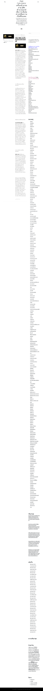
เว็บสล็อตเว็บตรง (33, 490)
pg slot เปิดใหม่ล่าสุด (34, 217)
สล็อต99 (31, 420)
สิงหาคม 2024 (33, 604)
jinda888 (32, 190)
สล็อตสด (31, 431)
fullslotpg (30, 62)
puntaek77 (32, 261)
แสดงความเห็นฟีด (34, 682)
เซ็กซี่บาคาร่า (32, 466)
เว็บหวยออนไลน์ (33, 493)
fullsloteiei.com (33, 175)
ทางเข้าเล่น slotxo (33, 361)
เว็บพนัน (31, 481)
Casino (31, 163)
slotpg (29, 97)
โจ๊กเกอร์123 (32, 505)
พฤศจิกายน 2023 (33, 620)
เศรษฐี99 (31, 502)
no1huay (32, 207)
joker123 (30, 52)
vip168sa (32, 322)
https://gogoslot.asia (32, 112)
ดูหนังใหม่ (32, 346)
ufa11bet (32, 310)
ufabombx (32, 321)
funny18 (32, 178)
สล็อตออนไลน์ (32, 432)
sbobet (31, 280)
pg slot (29, 103)
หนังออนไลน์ (32, 451)
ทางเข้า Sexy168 (33, 358)
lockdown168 (33, 204)
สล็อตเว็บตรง (30, 86)
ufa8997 (32, 314)
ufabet (31, 317)
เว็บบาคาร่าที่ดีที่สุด (33, 480)
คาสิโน (31, 327)
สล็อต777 (32, 412)
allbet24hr (32, 141)
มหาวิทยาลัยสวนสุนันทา (34, 380)
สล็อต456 (32, 405)
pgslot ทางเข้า (33, 238)
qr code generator (34, 268)
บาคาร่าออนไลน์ (33, 366)
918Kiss (31, 131)
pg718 (31, 228)
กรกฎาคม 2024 (33, 606)
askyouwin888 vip (34, 146)
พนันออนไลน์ (32, 373)
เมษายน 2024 (32, 611)
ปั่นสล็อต (31, 368)
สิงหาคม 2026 (33, 564)
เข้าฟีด (32, 681)
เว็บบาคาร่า (32, 478)
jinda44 (29, 87)
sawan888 (32, 278)
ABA (31, 138)
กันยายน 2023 (33, 623)
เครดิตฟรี (32, 464)
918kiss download (33, 133)
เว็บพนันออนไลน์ (33, 483)
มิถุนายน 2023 (33, 628)
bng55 (31, 151)
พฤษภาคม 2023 (33, 630)
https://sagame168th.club (33, 51)
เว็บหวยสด (32, 491)
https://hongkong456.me (33, 70)
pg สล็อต (21, 34)
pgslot (29, 92)
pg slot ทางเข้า (33, 216)
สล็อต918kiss (32, 419)
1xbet (31, 128)
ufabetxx (32, 319)
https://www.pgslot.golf (33, 59)
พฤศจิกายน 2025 (33, 579)
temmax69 (32, 307)
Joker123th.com (33, 195)
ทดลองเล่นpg (32, 348)
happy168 (32, 182)
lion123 (31, 199)
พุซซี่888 (30, 93)
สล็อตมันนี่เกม (32, 429)
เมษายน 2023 (32, 631)
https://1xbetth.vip (32, 100)
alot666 (31, 145)
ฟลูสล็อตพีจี (32, 378)
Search (5, 1)
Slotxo (19, 36)
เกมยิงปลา (32, 456)
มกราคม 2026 (33, 576)
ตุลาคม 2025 (32, 581)
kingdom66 (32, 197)
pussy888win (33, 266)
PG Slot (18, 34)
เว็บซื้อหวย (32, 475)
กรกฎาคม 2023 (33, 626)
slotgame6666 (33, 292)
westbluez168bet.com (34, 324)
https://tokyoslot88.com (33, 107)
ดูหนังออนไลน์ (31, 54)
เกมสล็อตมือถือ (33, 459)
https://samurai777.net (33, 106)
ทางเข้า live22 (33, 354)
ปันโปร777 (32, 371)
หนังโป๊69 (32, 454)
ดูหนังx (31, 339)
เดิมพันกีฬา (32, 468)
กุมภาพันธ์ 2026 (33, 574)
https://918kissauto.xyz (33, 48)
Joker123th (32, 194)
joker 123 (30, 105)
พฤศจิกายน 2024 (33, 599)
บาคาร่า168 (30, 57)
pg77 (31, 229)
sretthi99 (32, 299)
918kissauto (32, 134)
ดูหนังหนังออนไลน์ (33, 341)
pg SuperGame (33, 222)
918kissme (32, 136)
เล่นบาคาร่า (32, 471)
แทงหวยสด (32, 503)
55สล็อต (31, 129)
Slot (31, 287)
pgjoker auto (33, 234)
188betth (32, 126)
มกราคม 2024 (33, 616)
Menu (38, 1)
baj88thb (32, 150)
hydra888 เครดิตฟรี (34, 187)
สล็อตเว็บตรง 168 (33, 439)
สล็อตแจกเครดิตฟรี (33, 442)
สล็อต (22, 36)
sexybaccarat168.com (34, 282)
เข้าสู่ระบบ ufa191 (33, 463)
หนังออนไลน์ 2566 (33, 453)
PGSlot (31, 236)
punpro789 (32, 260)
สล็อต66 (29, 71)
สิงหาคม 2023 (33, 625)
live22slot (32, 202)
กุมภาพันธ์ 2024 (33, 614)
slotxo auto (32, 295)
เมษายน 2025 (32, 591)
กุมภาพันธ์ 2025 (33, 594)
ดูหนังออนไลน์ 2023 (34, 344)
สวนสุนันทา (32, 446)
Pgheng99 (32, 233)
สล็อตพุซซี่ (32, 427)
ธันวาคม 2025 (33, 577)
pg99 (29, 61)
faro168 (31, 170)
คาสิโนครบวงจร (33, 329)
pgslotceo (32, 248)
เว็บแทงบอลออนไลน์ (34, 500)
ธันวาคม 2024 (33, 598)
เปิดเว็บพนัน (32, 470)
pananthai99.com (33, 211)
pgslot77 (30, 60)
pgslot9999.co (33, 246)
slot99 (29, 84)
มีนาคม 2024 (32, 613)
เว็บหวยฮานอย (32, 497)
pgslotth (32, 251)
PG (15, 34)
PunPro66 (32, 255)
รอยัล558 (32, 385)
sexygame (32, 283)
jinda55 (31, 189)
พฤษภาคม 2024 (33, 609)
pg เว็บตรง (32, 226)
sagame (31, 272)
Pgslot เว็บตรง (33, 239)
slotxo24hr (32, 297)
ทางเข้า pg (32, 356)
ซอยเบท (31, 336)
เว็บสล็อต (31, 485)
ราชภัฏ (31, 388)
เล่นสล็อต (32, 473)
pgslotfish (32, 250)
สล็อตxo (31, 424)
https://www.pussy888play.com (35, 55)
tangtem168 (32, 304)
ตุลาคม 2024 (32, 601)
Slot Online (32, 288)
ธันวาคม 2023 (33, 618)
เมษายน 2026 (32, 570)
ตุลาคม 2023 (32, 621)
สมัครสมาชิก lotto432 (34, 393)
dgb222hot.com (33, 168)
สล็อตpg (24, 36)
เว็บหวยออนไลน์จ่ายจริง (34, 495)
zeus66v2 (32, 326)
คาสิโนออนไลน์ (33, 331)
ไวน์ (31, 507)
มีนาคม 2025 (32, 592)
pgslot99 (32, 244)
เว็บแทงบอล (32, 498)
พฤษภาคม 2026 (33, 569)
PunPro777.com (33, 258)
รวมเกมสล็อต (32, 383)
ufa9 (31, 316)
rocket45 (32, 270)
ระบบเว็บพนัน (32, 387)
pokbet (31, 253)
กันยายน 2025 (33, 582)
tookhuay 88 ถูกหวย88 (34, 309)
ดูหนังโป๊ (30, 98)
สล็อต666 (32, 410)
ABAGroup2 (32, 140)
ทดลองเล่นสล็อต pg (33, 349)
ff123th (31, 172)
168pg (31, 121)
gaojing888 (32, 180)
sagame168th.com (34, 277)
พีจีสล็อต (31, 375)
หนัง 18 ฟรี (32, 449)
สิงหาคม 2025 (33, 584)
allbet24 (30, 102)
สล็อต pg (32, 398)
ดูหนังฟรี (30, 66)
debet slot (32, 165)
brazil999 (32, 153)
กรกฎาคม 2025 (33, 586)
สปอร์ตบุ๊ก (32, 390)
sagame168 (32, 273)
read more (18, 199)
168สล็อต (32, 123)
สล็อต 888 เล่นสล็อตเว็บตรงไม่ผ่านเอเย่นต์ (20, 39)
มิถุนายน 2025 (33, 587)
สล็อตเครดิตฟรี (33, 434)
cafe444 (31, 162)
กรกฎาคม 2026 (33, 565)
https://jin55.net (31, 83)
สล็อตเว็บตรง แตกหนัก (34, 441)
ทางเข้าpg (32, 360)
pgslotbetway (31, 109)
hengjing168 (32, 184)
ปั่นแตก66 (32, 370)
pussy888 (30, 56)
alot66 (31, 143)
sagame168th (33, 275)
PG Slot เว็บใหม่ (33, 221)
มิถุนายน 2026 (33, 567)
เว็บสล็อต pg (32, 488)
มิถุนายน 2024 (33, 608)
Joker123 (32, 192)
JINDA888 (30, 91)
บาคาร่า (29, 95)
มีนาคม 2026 (32, 572)
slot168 (29, 82)
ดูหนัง (29, 65)
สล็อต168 (30, 69)
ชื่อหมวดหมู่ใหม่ (33, 334)
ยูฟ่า (31, 382)
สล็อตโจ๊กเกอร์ (32, 444)
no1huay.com (33, 209)
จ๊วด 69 (31, 332)
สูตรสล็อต (32, 448)
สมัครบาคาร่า (32, 392)
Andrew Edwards (8, 41)
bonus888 (33, 648)
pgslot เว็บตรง (30, 653)
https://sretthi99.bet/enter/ (35, 185)
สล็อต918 (32, 417)
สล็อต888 (30, 90)
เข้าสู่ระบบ (32, 679)
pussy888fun (33, 265)
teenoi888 (32, 305)
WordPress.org (34, 684)
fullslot (31, 173)
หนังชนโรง (30, 50)
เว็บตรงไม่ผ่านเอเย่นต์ (34, 476)
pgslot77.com (33, 243)
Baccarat (32, 148)
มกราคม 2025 (33, 596)
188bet (31, 124)
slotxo (29, 96)
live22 (29, 64)
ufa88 (31, 312)
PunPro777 (32, 256)
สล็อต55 (31, 407)
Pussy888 (32, 263)
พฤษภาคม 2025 (33, 589)
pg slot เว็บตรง (33, 219)
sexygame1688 (33, 285)
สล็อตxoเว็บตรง (33, 426)
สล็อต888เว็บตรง (33, 415)
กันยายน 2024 (33, 603)
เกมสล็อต (32, 458)
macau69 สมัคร (33, 206)
